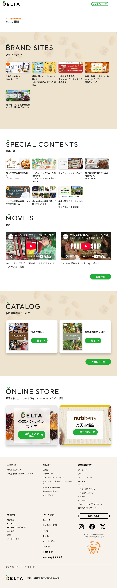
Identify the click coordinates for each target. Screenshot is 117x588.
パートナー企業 (13, 539)
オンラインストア (100, 4)
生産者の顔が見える (50, 491)
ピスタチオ (82, 500)
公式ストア (48, 552)
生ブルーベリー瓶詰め (51, 487)
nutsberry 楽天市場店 (53, 557)
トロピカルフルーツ (86, 493)
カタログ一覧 (98, 361)
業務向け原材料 (85, 464)
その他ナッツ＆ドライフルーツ (90, 504)
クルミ (80, 474)
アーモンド (82, 470)
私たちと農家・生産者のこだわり (20, 474)
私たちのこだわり (14, 470)
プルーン (81, 485)
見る (39, 340)
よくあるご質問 (50, 525)
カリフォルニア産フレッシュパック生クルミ (58, 482)
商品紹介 (47, 464)
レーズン (81, 481)
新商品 (45, 470)
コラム (46, 536)
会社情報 (11, 514)
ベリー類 (81, 497)
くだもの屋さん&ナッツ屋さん (54, 477)
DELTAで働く (49, 514)
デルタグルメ (48, 495)
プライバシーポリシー (14, 567)
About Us (11, 464)
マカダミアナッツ (85, 477)
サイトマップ (29, 567)
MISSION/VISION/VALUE (16, 527)
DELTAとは (11, 523)
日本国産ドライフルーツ (87, 508)
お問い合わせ (94, 516)
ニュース (47, 520)
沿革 (9, 535)
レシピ (46, 530)
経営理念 (10, 520)
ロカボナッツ (48, 474)
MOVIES (47, 546)
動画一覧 (100, 276)
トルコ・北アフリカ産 (86, 489)
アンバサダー (49, 541)
